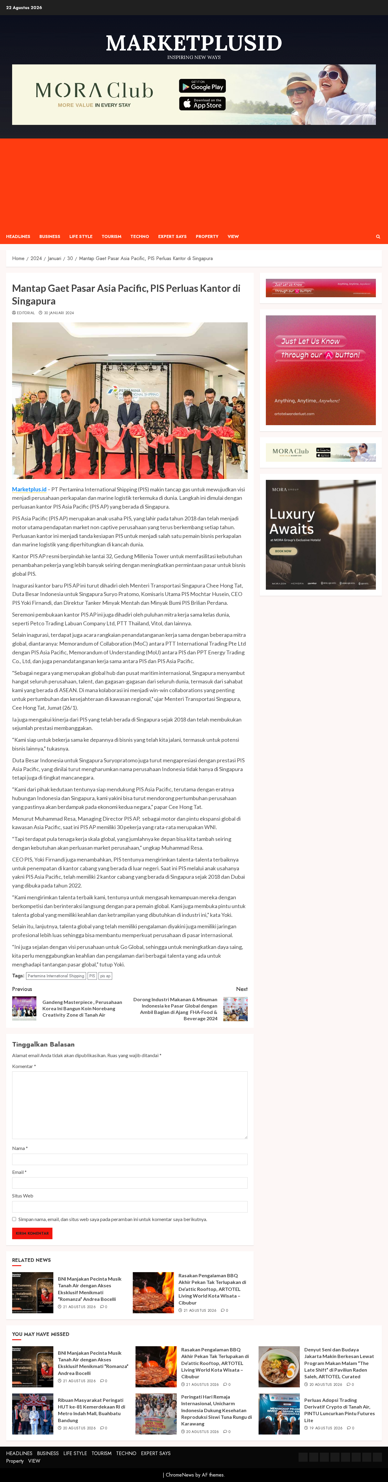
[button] (378, 237)
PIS (92, 976)
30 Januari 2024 (59, 313)
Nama (20, 1148)
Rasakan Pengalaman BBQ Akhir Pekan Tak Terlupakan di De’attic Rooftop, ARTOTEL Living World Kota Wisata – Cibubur (212, 1288)
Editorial (26, 313)
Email (19, 1172)
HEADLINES (18, 236)
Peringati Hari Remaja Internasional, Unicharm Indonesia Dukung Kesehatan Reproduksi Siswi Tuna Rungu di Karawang (216, 1410)
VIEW (233, 236)
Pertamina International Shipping (56, 976)
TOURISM (111, 236)
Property (207, 236)
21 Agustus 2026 (79, 1307)
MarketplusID (194, 43)
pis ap (105, 976)
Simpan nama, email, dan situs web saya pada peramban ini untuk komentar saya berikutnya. (112, 1219)
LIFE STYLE (80, 236)
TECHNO (139, 236)
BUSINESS (49, 236)
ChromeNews (180, 1474)
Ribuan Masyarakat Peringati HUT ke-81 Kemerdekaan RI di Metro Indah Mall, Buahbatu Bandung (91, 1410)
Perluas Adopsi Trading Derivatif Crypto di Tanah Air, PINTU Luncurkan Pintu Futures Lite (339, 1410)
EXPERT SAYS (172, 236)
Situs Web (22, 1195)
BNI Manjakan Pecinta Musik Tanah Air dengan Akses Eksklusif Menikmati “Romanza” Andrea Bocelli (93, 1363)
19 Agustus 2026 (326, 1428)
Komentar (24, 1066)
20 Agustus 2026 (325, 1385)
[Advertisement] (194, 184)
